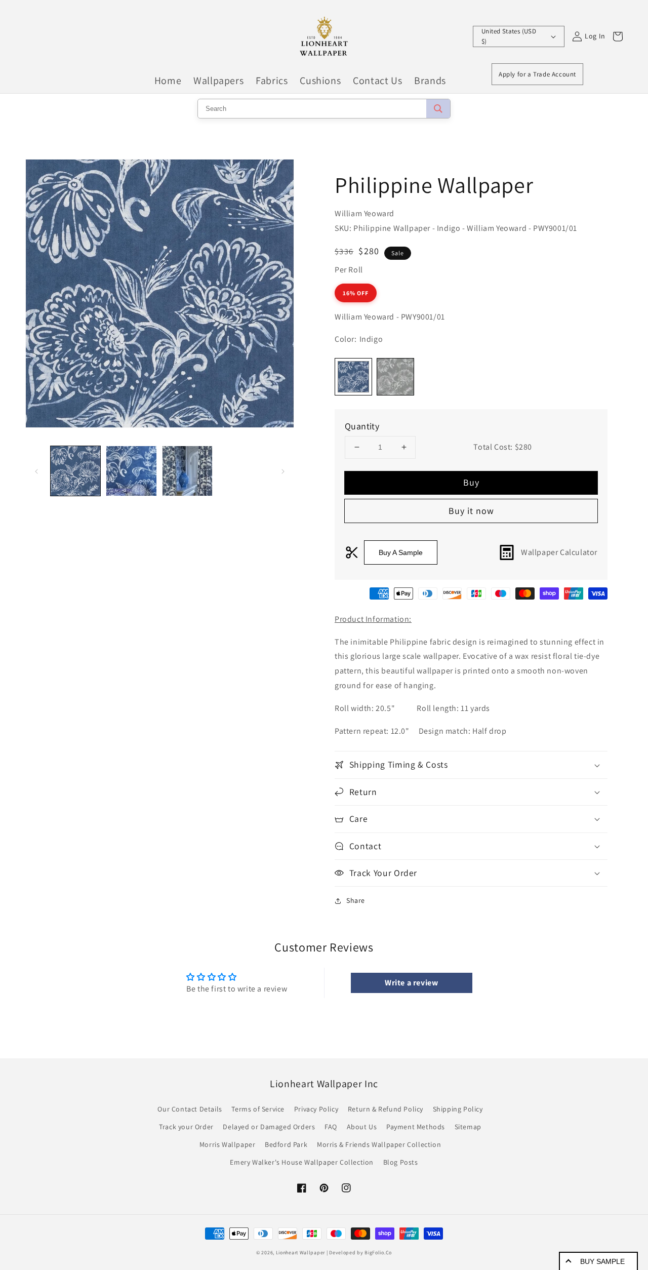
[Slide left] (36, 471)
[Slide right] (283, 471)
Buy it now (471, 511)
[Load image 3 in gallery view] (187, 471)
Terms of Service (258, 1109)
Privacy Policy (316, 1109)
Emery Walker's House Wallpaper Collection (302, 1162)
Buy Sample (602, 1261)
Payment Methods (415, 1126)
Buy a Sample (401, 552)
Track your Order (186, 1126)
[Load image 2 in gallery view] (131, 471)
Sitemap (468, 1126)
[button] (471, 764)
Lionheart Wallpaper (300, 1252)
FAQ (331, 1126)
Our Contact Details (189, 1109)
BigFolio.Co (378, 1252)
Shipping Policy (458, 1109)
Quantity (362, 426)
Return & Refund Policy (385, 1109)
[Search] (438, 108)
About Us (362, 1126)
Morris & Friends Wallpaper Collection (379, 1144)
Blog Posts (400, 1162)
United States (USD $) (508, 36)
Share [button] (355, 900)
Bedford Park (286, 1144)
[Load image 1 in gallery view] (75, 471)
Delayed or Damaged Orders (269, 1126)
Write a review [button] (411, 982)
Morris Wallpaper (227, 1144)
